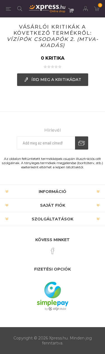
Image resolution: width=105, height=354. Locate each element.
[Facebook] (52, 250)
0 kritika (52, 58)
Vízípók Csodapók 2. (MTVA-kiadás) (53, 42)
